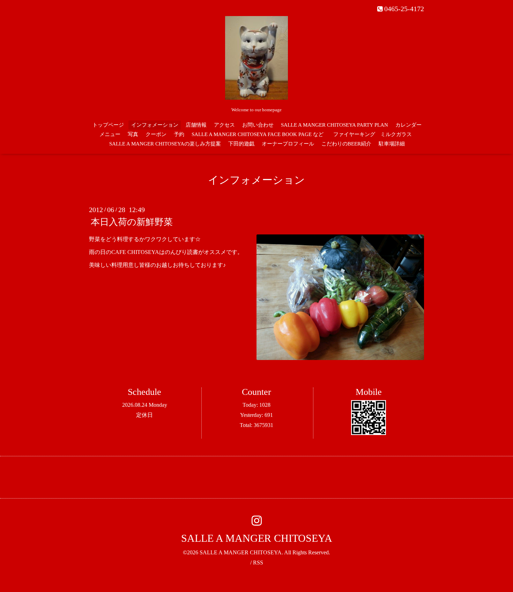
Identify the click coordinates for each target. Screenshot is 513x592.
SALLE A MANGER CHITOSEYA (256, 538)
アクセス (224, 125)
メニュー (109, 134)
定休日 (144, 415)
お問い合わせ (258, 125)
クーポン (156, 134)
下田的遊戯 (241, 144)
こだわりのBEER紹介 (346, 144)
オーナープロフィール (288, 144)
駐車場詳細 (392, 144)
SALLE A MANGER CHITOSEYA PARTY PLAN (334, 125)
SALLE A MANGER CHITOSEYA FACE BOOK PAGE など (258, 134)
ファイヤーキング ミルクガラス (375, 134)
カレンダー (408, 125)
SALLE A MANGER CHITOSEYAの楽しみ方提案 (165, 144)
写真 (133, 134)
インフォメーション (154, 125)
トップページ (108, 125)
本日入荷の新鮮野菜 (132, 222)
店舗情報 (196, 125)
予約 (179, 134)
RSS (258, 562)
